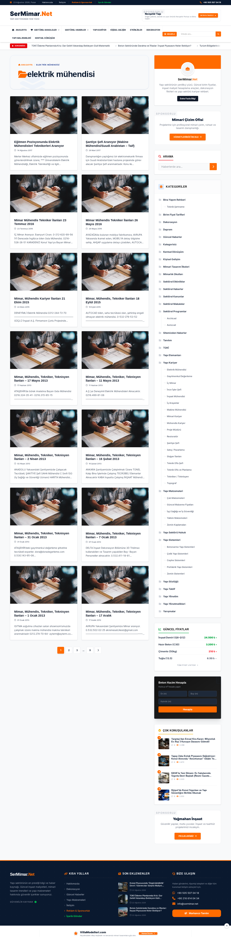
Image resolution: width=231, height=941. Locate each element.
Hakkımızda (47, 2)
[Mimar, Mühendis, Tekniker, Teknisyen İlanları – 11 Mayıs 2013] (115, 350)
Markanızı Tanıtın (198, 913)
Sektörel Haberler (75, 30)
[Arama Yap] (218, 34)
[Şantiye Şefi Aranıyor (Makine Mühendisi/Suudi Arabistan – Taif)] (115, 115)
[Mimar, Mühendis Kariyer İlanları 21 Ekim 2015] (43, 272)
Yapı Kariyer (99, 30)
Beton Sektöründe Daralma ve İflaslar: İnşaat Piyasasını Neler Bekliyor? (124, 45)
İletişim (62, 2)
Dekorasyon (153, 30)
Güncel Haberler (75, 894)
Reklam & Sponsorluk (82, 2)
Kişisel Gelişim (118, 30)
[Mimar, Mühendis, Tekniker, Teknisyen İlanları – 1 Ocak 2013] (43, 585)
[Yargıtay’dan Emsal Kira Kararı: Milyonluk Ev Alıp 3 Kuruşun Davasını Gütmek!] (163, 743)
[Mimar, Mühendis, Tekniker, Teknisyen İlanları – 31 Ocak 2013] (43, 506)
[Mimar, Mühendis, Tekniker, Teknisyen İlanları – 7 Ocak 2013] (115, 506)
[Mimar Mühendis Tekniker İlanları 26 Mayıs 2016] (115, 193)
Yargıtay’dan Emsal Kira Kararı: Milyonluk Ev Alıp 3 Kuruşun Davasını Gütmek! (193, 740)
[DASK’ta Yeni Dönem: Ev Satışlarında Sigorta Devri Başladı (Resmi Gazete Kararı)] (163, 778)
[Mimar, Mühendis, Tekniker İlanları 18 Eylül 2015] (115, 272)
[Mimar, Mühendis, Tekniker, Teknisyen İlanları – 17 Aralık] (115, 585)
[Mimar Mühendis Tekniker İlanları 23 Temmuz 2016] (43, 193)
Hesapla (187, 709)
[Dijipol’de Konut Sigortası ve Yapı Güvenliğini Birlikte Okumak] (163, 795)
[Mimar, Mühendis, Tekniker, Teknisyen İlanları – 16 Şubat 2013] (115, 428)
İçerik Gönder (104, 2)
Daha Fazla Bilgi (187, 98)
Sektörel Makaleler (45, 30)
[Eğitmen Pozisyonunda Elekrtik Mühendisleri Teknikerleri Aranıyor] (43, 115)
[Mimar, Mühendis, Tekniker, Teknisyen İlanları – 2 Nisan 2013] (43, 428)
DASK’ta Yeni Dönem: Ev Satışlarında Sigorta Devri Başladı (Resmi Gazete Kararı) (191, 774)
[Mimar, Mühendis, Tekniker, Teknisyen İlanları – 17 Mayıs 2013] (43, 350)
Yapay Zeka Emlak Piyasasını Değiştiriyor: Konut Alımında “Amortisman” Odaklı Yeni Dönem (193, 757)
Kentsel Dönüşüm (45, 38)
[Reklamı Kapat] (226, 925)
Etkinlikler (136, 30)
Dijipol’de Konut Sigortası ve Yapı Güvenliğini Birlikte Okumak (189, 791)
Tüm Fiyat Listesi (186, 665)
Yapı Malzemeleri (21, 38)
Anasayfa (21, 30)
